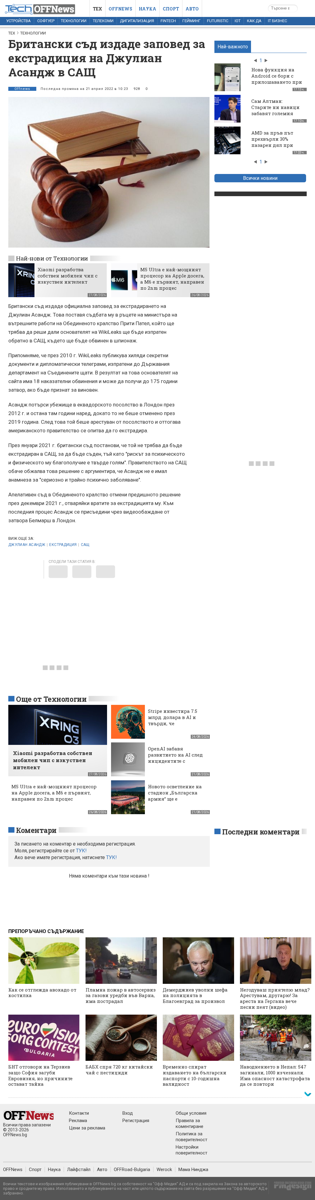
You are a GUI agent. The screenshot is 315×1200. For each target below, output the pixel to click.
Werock (164, 1169)
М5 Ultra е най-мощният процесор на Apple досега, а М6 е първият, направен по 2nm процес (172, 278)
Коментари (36, 830)
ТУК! (111, 857)
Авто (192, 9)
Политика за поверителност (191, 1136)
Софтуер (45, 20)
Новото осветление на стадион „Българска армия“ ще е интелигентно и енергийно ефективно (175, 798)
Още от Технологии (51, 699)
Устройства (18, 20)
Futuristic (217, 20)
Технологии (73, 20)
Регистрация (135, 1120)
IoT (238, 20)
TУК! (81, 851)
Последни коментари (261, 831)
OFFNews (12, 1169)
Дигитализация (137, 20)
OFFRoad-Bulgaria (132, 1169)
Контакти (79, 1113)
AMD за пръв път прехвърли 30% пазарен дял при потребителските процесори (272, 145)
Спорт (171, 9)
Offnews (120, 9)
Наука (147, 9)
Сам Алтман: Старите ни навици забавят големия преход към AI (275, 110)
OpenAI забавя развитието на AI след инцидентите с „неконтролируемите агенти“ (175, 760)
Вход (127, 1113)
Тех (97, 9)
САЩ (85, 545)
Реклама (78, 1120)
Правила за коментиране (189, 1123)
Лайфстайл (78, 1169)
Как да (254, 20)
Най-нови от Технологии (52, 258)
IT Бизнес (277, 20)
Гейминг (191, 20)
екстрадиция (63, 545)
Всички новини (260, 178)
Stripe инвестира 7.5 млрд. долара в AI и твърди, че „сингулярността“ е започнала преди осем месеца (176, 726)
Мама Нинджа (193, 1169)
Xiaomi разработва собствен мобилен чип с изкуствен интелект (68, 275)
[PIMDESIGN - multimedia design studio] (290, 1188)
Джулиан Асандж (26, 545)
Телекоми (103, 20)
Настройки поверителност (191, 1150)
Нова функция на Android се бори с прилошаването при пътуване (276, 79)
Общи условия (191, 1113)
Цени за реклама (87, 1128)
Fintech (168, 20)
